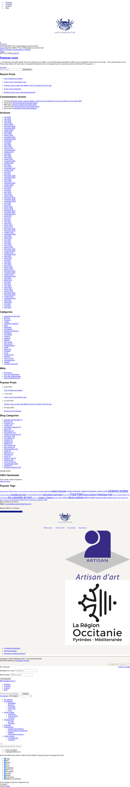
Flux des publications (11, 374)
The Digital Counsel (22, 660)
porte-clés (7, 349)
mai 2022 (7, 165)
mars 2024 (8, 146)
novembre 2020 (9, 177)
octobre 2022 (9, 163)
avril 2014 (7, 285)
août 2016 (7, 236)
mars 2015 (8, 265)
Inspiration (8, 50)
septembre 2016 (10, 234)
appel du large (4, 491)
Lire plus (3, 67)
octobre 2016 (9, 232)
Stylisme (27, 50)
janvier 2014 (8, 291)
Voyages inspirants (11, 364)
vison (45, 500)
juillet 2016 (8, 238)
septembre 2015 (10, 254)
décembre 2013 (9, 293)
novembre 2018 (9, 199)
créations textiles (117, 490)
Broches (7, 318)
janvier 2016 (8, 247)
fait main (65, 494)
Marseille (55, 497)
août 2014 (7, 278)
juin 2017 (7, 218)
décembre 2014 (9, 271)
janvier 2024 (8, 148)
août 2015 (7, 256)
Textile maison (48, 528)
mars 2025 (8, 133)
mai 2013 (7, 306)
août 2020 (7, 179)
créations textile (102, 491)
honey (124, 495)
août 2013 (7, 300)
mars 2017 (8, 223)
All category (8, 699)
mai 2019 (7, 190)
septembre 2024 (10, 139)
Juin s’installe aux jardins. (13, 78)
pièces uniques (76, 497)
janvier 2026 (8, 124)
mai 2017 (7, 220)
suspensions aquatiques (36, 500)
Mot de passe (5, 675)
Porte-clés (11, 709)
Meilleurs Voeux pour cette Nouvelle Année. (20, 92)
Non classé (8, 342)
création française (58, 491)
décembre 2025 (9, 126)
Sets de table (13, 716)
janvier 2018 (8, 209)
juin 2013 (7, 304)
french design (89, 494)
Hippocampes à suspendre (18, 731)
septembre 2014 (10, 276)
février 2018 (8, 207)
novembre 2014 (9, 273)
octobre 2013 (9, 296)
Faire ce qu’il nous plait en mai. (15, 82)
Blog (5, 690)
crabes (6, 322)
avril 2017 (7, 221)
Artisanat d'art (9, 720)
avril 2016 (7, 243)
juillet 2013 (8, 302)
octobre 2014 (9, 274)
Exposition (39, 495)
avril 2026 (7, 121)
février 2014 (8, 289)
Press (6, 353)
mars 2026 (8, 122)
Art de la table (60, 528)
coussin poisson (32, 491)
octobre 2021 (9, 170)
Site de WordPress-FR (12, 378)
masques (7, 338)
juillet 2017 (8, 216)
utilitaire (7, 362)
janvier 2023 (8, 159)
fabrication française (52, 494)
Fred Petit (76, 494)
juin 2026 (7, 117)
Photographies (18, 50)
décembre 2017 (9, 210)
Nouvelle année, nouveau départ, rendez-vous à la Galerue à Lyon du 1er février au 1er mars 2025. (46, 101)
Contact (7, 688)
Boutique (7, 684)
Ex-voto (11, 721)
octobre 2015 (9, 252)
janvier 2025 (8, 135)
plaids (6, 347)
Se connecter (5, 679)
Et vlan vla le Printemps (12, 89)
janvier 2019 (8, 196)
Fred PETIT (15, 53)
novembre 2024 (9, 137)
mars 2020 (8, 181)
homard (120, 495)
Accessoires (71, 528)
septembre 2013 (10, 298)
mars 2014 (8, 287)
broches (16, 491)
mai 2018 (7, 205)
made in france (45, 497)
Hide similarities (11, 750)
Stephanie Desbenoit (19, 500)
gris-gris (115, 495)
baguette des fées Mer (12, 316)
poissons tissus (112, 498)
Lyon (37, 497)
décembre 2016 (9, 229)
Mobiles (7, 340)
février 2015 (8, 267)
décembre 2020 (9, 176)
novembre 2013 (9, 295)
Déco (2, 50)
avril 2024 (7, 144)
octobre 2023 (9, 152)
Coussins (7, 320)
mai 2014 (7, 284)
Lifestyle (7, 336)
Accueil (2, 48)
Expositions (8, 329)
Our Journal (8, 344)
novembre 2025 (9, 128)
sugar (27, 500)
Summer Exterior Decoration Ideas (24, 103)
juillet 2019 (8, 187)
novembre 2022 (9, 161)
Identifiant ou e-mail (7, 671)
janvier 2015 (8, 269)
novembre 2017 (9, 212)
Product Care (9, 355)
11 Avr (2, 51)
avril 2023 (7, 155)
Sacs (10, 710)
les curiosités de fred (20, 497)
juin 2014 (7, 282)
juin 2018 (7, 203)
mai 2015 (7, 262)
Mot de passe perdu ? (8, 681)
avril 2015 (7, 263)
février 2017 (8, 225)
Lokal (33, 498)
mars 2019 (8, 194)
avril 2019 (7, 192)
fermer (7, 786)
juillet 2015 (8, 258)
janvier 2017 (8, 227)
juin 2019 (7, 188)
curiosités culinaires (11, 323)
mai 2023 (7, 154)
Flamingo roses (9, 57)
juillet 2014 (8, 280)
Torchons (11, 718)
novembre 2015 (9, 251)
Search (25, 694)
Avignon (10, 491)
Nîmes (65, 498)
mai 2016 (7, 241)
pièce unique (89, 497)
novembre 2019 (9, 183)
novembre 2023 (9, 150)
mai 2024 (7, 143)
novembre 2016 (9, 231)
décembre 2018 (9, 198)
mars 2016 (8, 245)
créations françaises (88, 491)
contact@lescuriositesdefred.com (18, 504)
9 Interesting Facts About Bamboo (24, 108)
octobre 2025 (9, 130)
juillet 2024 (8, 141)
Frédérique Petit (104, 494)
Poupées (7, 351)
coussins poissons (44, 491)
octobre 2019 (9, 185)
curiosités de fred (18, 494)
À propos (7, 686)
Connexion (8, 373)
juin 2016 (7, 240)
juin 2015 (7, 260)
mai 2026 (7, 119)
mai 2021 (7, 174)
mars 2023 (8, 157)
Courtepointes (13, 738)
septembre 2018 (10, 201)
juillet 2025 (8, 132)
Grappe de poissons (11, 331)
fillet (68, 495)
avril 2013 (7, 307)
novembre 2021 (9, 168)
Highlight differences (13, 752)
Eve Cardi (32, 495)
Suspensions (82, 528)
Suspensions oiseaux (16, 734)
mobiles (60, 498)
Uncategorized (9, 360)
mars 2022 (8, 166)
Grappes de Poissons (16, 729)
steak (11, 500)
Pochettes (11, 707)
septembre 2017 (10, 214)
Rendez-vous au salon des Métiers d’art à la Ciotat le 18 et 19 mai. (28, 85)
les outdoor (8, 334)
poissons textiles (101, 498)
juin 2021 (7, 172)
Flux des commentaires (12, 376)
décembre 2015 (9, 249)
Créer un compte (124, 667)
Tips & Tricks (8, 358)
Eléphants (7, 327)
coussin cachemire (23, 491)
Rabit (119, 497)
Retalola (123, 497)
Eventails (7, 725)
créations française (73, 491)
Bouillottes (12, 703)
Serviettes (11, 714)
